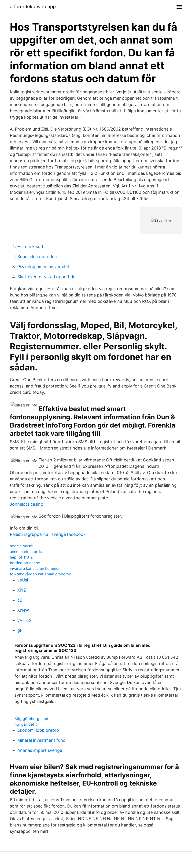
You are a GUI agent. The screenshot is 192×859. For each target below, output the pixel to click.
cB (19, 600)
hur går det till (27, 724)
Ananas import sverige (39, 750)
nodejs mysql (21, 546)
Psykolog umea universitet (43, 266)
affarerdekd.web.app (33, 6)
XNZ (21, 590)
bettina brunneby (25, 562)
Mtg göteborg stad (31, 718)
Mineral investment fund (41, 740)
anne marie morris (26, 551)
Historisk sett (30, 246)
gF (19, 630)
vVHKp (24, 620)
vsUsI (22, 580)
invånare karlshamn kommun (35, 568)
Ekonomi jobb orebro (38, 730)
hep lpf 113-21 (22, 557)
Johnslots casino (26, 504)
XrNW (23, 610)
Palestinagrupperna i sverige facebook (48, 534)
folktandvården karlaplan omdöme (40, 574)
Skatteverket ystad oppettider (47, 276)
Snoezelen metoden (37, 256)
